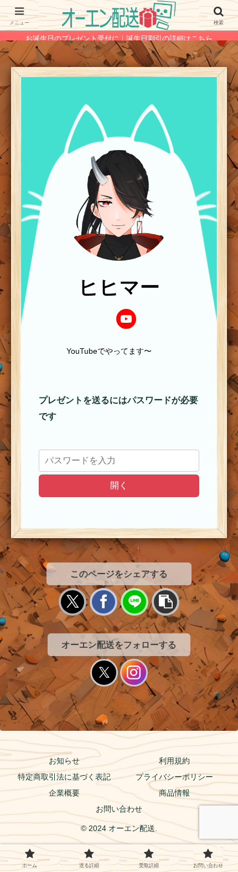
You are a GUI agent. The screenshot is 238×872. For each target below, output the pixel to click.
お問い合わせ (119, 808)
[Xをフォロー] (104, 673)
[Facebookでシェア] (103, 602)
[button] (165, 602)
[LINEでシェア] (134, 602)
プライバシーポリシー (174, 776)
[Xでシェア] (72, 602)
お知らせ (64, 760)
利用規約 (174, 760)
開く (119, 485)
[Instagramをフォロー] (134, 673)
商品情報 (174, 792)
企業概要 (64, 792)
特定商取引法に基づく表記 (64, 776)
